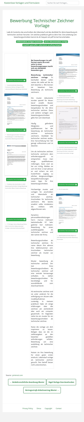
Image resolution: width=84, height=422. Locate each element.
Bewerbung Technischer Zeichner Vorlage (42, 23)
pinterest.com (17, 375)
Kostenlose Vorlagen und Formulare (21, 2)
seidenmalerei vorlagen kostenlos (29, 42)
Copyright (48, 408)
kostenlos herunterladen (15, 80)
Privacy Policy (28, 408)
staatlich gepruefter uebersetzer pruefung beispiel (42, 45)
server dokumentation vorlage (55, 42)
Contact (58, 408)
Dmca (39, 408)
